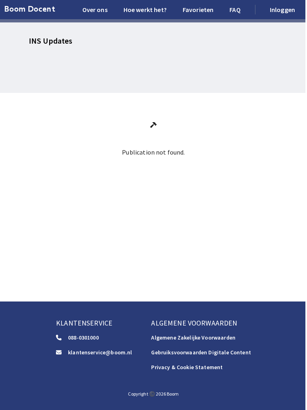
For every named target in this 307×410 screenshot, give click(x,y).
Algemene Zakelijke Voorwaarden (193, 337)
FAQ (234, 10)
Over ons (95, 10)
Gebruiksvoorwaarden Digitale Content (201, 352)
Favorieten (198, 10)
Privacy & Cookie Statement (187, 367)
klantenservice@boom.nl (100, 352)
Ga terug (153, 170)
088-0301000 (83, 337)
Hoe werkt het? (145, 10)
